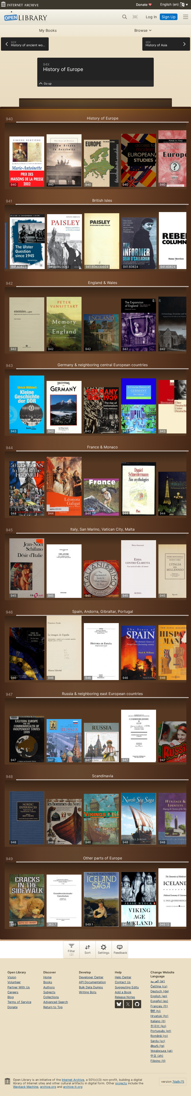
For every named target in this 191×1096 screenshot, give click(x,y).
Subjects (49, 992)
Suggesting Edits (127, 987)
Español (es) (159, 1001)
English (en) (158, 996)
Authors (49, 987)
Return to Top (53, 1007)
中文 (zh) (156, 1055)
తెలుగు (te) (157, 1046)
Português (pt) (160, 1031)
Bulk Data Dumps (91, 987)
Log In (151, 16)
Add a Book (123, 992)
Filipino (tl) (158, 1061)
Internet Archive (73, 1080)
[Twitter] (128, 1004)
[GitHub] (137, 1004)
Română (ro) (159, 1036)
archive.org (48, 1087)
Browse (140, 30)
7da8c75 (178, 1081)
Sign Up (169, 16)
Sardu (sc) (157, 1041)
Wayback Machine (25, 1087)
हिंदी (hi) (155, 1011)
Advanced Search (55, 1002)
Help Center (123, 977)
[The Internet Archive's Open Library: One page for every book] (25, 17)
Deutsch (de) (159, 991)
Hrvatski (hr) (159, 1016)
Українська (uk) (161, 1051)
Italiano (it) (158, 1021)
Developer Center (91, 977)
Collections (51, 997)
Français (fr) (159, 1006)
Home (47, 977)
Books (47, 982)
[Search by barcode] (135, 16)
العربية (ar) (157, 981)
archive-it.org (72, 1087)
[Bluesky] (119, 1004)
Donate (144, 5)
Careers (12, 992)
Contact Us (123, 982)
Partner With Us (18, 987)
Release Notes (125, 997)
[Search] (124, 16)
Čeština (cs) (158, 986)
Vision (11, 977)
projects (121, 1083)
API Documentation (92, 982)
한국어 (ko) (158, 1026)
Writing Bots (87, 992)
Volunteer (14, 982)
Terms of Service (19, 1002)
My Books (48, 30)
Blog (10, 997)
